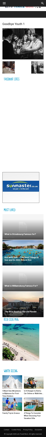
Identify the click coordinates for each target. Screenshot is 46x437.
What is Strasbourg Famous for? (20, 234)
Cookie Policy (16, 430)
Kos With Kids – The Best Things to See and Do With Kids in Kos (22, 258)
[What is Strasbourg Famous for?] (23, 227)
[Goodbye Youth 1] (23, 59)
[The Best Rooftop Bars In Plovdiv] (23, 304)
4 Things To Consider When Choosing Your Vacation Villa (32, 415)
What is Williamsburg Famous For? (21, 286)
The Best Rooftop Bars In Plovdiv (21, 311)
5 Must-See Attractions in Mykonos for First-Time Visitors (11, 393)
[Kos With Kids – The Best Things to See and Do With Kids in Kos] (23, 252)
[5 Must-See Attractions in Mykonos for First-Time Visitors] (12, 382)
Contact (6, 430)
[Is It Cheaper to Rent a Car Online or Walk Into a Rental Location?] (34, 382)
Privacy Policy (28, 430)
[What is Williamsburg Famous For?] (23, 278)
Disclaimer (38, 430)
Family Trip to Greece (11, 413)
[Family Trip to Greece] (12, 404)
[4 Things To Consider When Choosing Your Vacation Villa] (34, 404)
